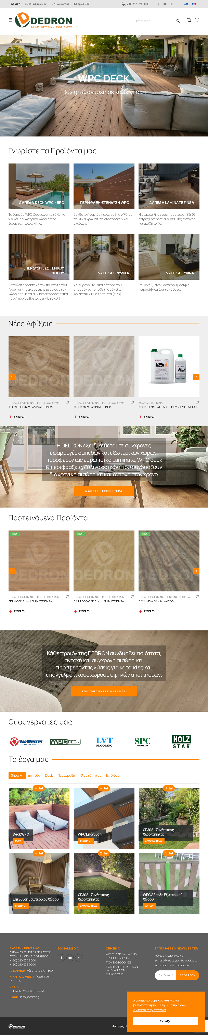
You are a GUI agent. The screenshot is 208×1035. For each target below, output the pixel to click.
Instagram (78, 957)
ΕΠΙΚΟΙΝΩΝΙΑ (115, 974)
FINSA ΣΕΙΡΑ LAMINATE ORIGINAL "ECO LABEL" (167, 403)
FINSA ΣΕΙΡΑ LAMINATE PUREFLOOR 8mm (34, 597)
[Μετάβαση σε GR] (186, 4)
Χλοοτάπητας (90, 775)
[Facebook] (158, 4)
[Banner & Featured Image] (104, 85)
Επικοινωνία (60, 4)
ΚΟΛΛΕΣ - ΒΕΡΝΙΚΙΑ (86, 403)
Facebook (61, 957)
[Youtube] (165, 4)
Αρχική (15, 4)
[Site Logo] (43, 20)
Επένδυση (113, 775)
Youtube (70, 957)
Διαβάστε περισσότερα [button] (149, 1010)
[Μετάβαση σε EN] (194, 4)
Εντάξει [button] (166, 1021)
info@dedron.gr (30, 997)
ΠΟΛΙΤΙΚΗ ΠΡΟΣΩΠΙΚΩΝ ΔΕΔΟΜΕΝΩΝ (122, 968)
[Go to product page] (39, 366)
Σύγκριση (20, 417)
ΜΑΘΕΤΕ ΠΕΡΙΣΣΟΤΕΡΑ (103, 491)
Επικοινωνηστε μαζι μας (104, 691)
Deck (49, 775)
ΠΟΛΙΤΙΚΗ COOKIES (118, 962)
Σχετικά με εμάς (36, 4)
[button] (12, 19)
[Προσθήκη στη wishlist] (67, 402)
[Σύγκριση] (189, 20)
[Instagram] (172, 4)
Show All (17, 775)
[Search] (178, 20)
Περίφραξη (66, 775)
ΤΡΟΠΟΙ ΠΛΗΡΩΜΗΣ (119, 958)
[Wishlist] (197, 20)
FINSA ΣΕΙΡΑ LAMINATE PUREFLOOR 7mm (34, 403)
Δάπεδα (34, 775)
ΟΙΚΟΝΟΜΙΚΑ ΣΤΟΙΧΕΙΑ (121, 954)
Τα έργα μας (82, 4)
